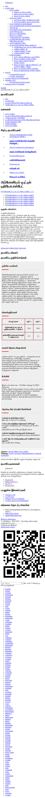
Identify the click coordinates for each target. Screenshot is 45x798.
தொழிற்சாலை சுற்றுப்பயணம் (20, 82)
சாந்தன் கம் (14, 28)
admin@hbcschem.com (13, 515)
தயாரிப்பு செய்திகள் (17, 76)
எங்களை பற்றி (10, 80)
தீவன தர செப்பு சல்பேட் (22, 16)
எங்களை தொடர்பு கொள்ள (14, 84)
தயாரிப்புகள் (9, 8)
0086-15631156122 (12, 513)
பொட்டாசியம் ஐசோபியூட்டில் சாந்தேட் (27, 57)
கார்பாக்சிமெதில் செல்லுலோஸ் (20, 30)
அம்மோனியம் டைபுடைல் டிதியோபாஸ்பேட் (28, 47)
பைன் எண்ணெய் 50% (18, 43)
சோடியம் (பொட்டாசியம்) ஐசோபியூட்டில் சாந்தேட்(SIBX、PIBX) (27, 66)
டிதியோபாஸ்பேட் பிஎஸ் (22, 53)
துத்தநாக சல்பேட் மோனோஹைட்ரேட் (27, 20)
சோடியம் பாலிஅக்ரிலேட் (18, 33)
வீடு (6, 6)
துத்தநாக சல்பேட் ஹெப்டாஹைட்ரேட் (27, 22)
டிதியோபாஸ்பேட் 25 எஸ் (22, 51)
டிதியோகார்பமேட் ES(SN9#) (19, 37)
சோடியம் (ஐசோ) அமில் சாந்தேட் (25, 59)
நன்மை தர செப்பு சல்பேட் (23, 12)
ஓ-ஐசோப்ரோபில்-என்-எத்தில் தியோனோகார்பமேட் (20, 40)
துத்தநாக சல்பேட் (16, 18)
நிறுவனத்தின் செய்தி (17, 74)
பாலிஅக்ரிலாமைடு (16, 32)
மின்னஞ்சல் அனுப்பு (8, 527)
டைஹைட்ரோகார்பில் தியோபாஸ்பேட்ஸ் (23, 45)
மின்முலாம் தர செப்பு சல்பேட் (24, 14)
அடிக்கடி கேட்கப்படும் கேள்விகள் (17, 78)
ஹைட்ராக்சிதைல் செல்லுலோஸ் (21, 24)
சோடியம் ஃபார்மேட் (16, 35)
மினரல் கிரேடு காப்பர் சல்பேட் (18, 451)
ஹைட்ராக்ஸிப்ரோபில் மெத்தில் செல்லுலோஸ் (25, 26)
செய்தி (7, 72)
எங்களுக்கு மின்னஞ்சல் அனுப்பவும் (13, 248)
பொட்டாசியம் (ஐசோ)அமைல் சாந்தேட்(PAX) (24, 62)
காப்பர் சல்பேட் (15, 10)
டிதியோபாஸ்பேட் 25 (21, 49)
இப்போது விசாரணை (8, 519)
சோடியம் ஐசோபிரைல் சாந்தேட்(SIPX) (27, 70)
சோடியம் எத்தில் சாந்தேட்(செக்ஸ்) (26, 68)
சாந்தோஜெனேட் (15, 55)
